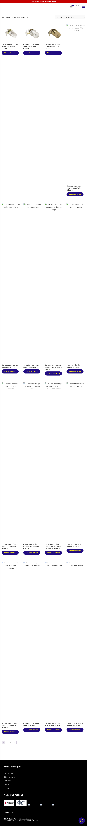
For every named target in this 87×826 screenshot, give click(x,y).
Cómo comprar (9, 777)
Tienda (6, 788)
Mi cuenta (7, 781)
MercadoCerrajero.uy (4, 6)
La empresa (8, 773)
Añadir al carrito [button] (10, 53)
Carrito (6, 784)
